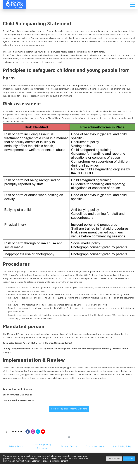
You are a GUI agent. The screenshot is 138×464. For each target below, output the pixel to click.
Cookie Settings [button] (114, 458)
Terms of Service (69, 446)
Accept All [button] (129, 458)
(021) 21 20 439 (14, 431)
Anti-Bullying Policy (122, 446)
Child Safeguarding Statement (42, 446)
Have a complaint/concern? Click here (69, 408)
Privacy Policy (16, 446)
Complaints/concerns (95, 446)
